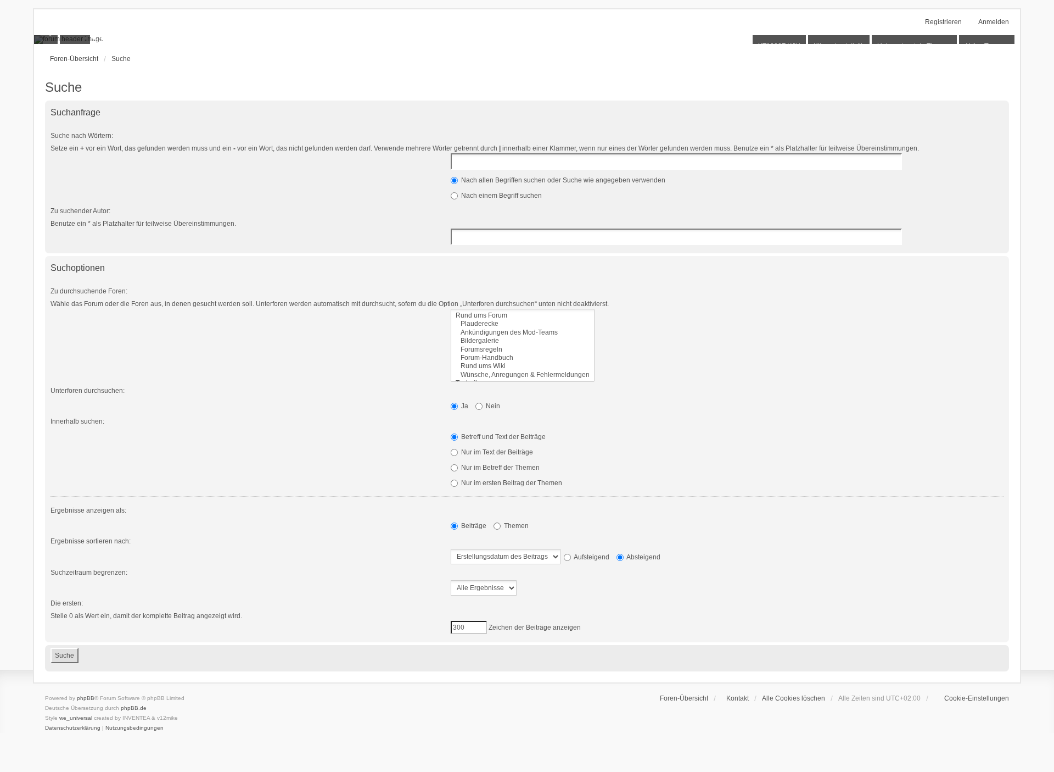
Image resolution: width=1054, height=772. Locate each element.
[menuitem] (971, 698)
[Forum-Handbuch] (523, 358)
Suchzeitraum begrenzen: (89, 572)
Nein (492, 406)
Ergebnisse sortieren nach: (91, 541)
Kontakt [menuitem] (737, 698)
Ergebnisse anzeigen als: (88, 510)
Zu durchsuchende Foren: (89, 291)
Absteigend (642, 557)
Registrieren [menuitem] (943, 22)
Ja (463, 406)
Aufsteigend (591, 557)
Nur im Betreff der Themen (499, 467)
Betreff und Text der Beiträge (502, 437)
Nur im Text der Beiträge (496, 452)
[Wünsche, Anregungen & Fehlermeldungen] (523, 375)
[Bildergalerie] (523, 341)
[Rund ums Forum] (523, 316)
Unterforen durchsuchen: (88, 391)
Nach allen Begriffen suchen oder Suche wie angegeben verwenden (562, 180)
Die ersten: (67, 603)
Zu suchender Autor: (80, 211)
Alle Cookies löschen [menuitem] (793, 698)
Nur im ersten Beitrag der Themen (510, 483)
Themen (515, 526)
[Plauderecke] (523, 324)
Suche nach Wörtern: (82, 136)
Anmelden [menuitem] (993, 22)
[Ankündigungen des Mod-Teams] (523, 333)
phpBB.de (134, 708)
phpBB (85, 698)
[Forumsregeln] (523, 350)
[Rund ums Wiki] (523, 366)
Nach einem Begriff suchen (500, 195)
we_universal (75, 718)
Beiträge (472, 526)
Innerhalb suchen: (77, 421)
